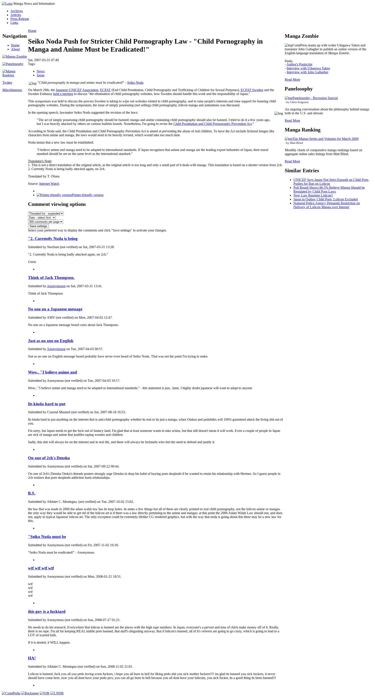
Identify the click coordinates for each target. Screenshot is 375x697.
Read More (292, 79)
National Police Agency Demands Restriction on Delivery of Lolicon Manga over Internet (326, 205)
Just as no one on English (50, 340)
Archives (16, 11)
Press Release (19, 19)
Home (15, 45)
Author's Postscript (299, 64)
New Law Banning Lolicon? (313, 195)
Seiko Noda (135, 82)
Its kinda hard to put (46, 404)
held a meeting (63, 94)
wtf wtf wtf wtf (41, 568)
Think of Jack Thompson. (51, 277)
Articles (15, 15)
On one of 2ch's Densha (49, 458)
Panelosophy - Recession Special (315, 98)
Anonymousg (56, 286)
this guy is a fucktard (47, 611)
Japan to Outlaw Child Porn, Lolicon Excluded (325, 199)
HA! (32, 658)
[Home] (7, 3)
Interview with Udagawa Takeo (308, 68)
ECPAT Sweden (252, 90)
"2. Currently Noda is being (53, 238)
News (41, 71)
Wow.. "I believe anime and (52, 372)
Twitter (7, 82)
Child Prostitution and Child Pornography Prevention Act (212, 124)
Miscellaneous (12, 90)
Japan (40, 75)
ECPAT (105, 90)
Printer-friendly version (88, 195)
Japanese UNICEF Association (77, 90)
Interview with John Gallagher (307, 72)
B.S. (31, 493)
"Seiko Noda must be (47, 536)
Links (14, 23)
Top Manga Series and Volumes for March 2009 (326, 139)
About (15, 49)
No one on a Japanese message (55, 309)
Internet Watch (49, 183)
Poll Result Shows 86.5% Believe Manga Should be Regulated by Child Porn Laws (329, 189)
